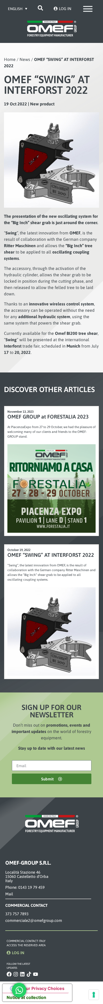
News (25, 59)
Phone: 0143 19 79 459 (25, 887)
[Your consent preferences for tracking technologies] (94, 995)
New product (42, 103)
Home (10, 59)
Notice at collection (26, 997)
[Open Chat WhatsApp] (19, 990)
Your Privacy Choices (42, 988)
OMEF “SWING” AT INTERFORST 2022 (50, 555)
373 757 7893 (17, 914)
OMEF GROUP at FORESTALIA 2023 (48, 417)
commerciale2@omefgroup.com (33, 920)
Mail (9, 894)
